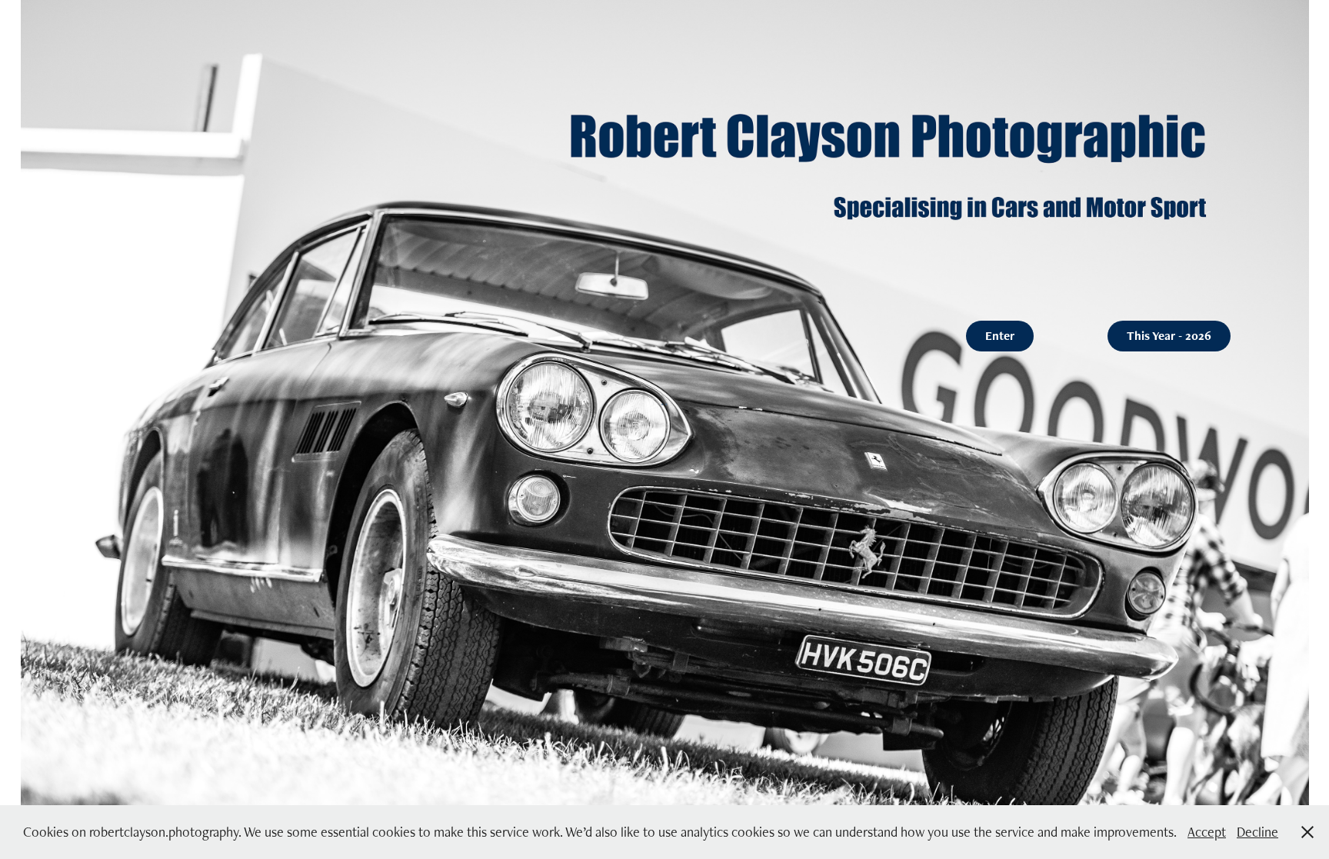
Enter (999, 336)
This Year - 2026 (1169, 336)
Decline (1257, 832)
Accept (1206, 832)
